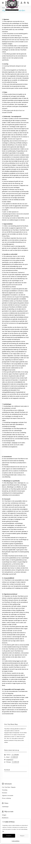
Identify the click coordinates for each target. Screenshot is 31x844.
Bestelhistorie (5, 817)
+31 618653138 (14, 757)
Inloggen (4, 815)
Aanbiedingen (5, 806)
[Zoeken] (28, 3)
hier (3, 831)
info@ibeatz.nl (9, 759)
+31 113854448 (15, 754)
